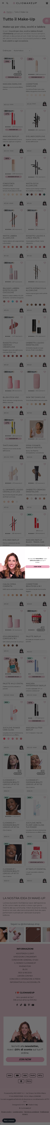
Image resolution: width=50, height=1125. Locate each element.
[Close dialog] (48, 548)
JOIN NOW (37, 566)
